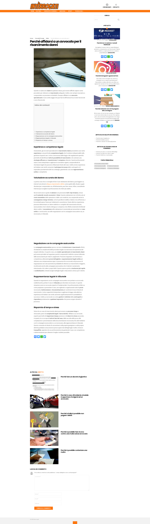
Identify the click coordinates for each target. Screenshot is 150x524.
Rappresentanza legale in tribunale (46, 138)
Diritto (41, 372)
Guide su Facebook (113, 166)
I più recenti (107, 7)
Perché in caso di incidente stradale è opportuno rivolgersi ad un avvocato (74, 397)
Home (32, 11)
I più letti (116, 7)
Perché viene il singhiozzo (103, 138)
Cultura (38, 11)
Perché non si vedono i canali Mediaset (107, 44)
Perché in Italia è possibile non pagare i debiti (72, 414)
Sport (70, 11)
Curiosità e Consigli (50, 11)
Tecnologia (79, 11)
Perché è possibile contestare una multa (74, 451)
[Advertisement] (59, 26)
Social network (111, 73)
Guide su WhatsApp (114, 168)
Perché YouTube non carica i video (105, 153)
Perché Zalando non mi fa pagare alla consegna (107, 109)
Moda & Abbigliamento (112, 106)
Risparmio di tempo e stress (44, 140)
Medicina (62, 11)
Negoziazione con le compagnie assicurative (49, 136)
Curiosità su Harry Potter (102, 163)
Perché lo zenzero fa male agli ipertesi (106, 141)
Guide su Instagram (101, 168)
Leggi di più (111, 52)
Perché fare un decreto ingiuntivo (74, 377)
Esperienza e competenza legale (45, 132)
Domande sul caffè (100, 166)
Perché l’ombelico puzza (102, 140)
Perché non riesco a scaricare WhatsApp (106, 151)
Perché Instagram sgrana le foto (107, 76)
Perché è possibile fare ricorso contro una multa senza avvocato (74, 433)
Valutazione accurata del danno (45, 134)
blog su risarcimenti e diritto (55, 184)
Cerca (118, 20)
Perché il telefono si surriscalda (104, 155)
